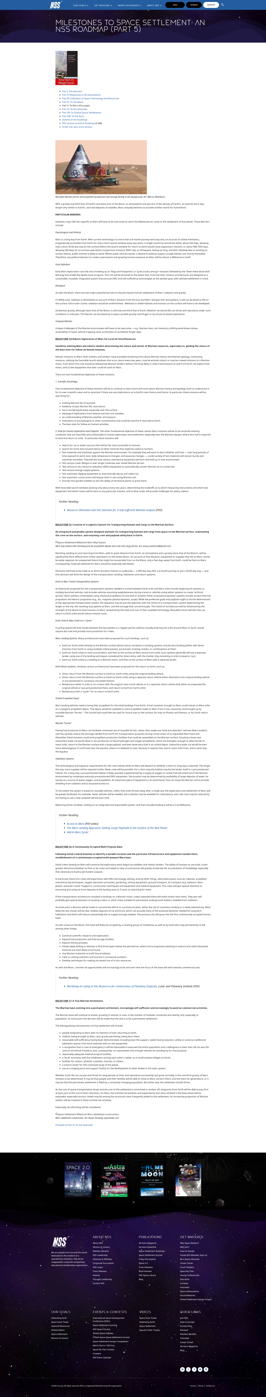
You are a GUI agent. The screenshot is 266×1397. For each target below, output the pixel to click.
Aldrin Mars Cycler (78, 832)
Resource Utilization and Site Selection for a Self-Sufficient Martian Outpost (111, 510)
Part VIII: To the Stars (73, 116)
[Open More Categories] (140, 5)
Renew (194, 5)
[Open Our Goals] (88, 5)
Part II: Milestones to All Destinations (81, 94)
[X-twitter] (188, 1369)
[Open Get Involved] (111, 5)
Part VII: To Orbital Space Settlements (81, 112)
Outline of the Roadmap (74, 119)
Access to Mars (75, 824)
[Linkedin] (206, 1369)
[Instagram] (194, 1369)
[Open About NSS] (161, 5)
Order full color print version (77, 126)
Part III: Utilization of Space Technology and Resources (90, 98)
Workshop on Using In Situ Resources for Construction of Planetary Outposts (112, 986)
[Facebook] (182, 1369)
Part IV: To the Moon (73, 102)
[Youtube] (200, 1369)
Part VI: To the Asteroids (74, 109)
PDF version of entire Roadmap (78, 123)
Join (175, 5)
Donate (211, 5)
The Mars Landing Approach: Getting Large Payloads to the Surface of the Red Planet (117, 828)
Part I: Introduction (72, 91)
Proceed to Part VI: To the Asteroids (74, 1124)
